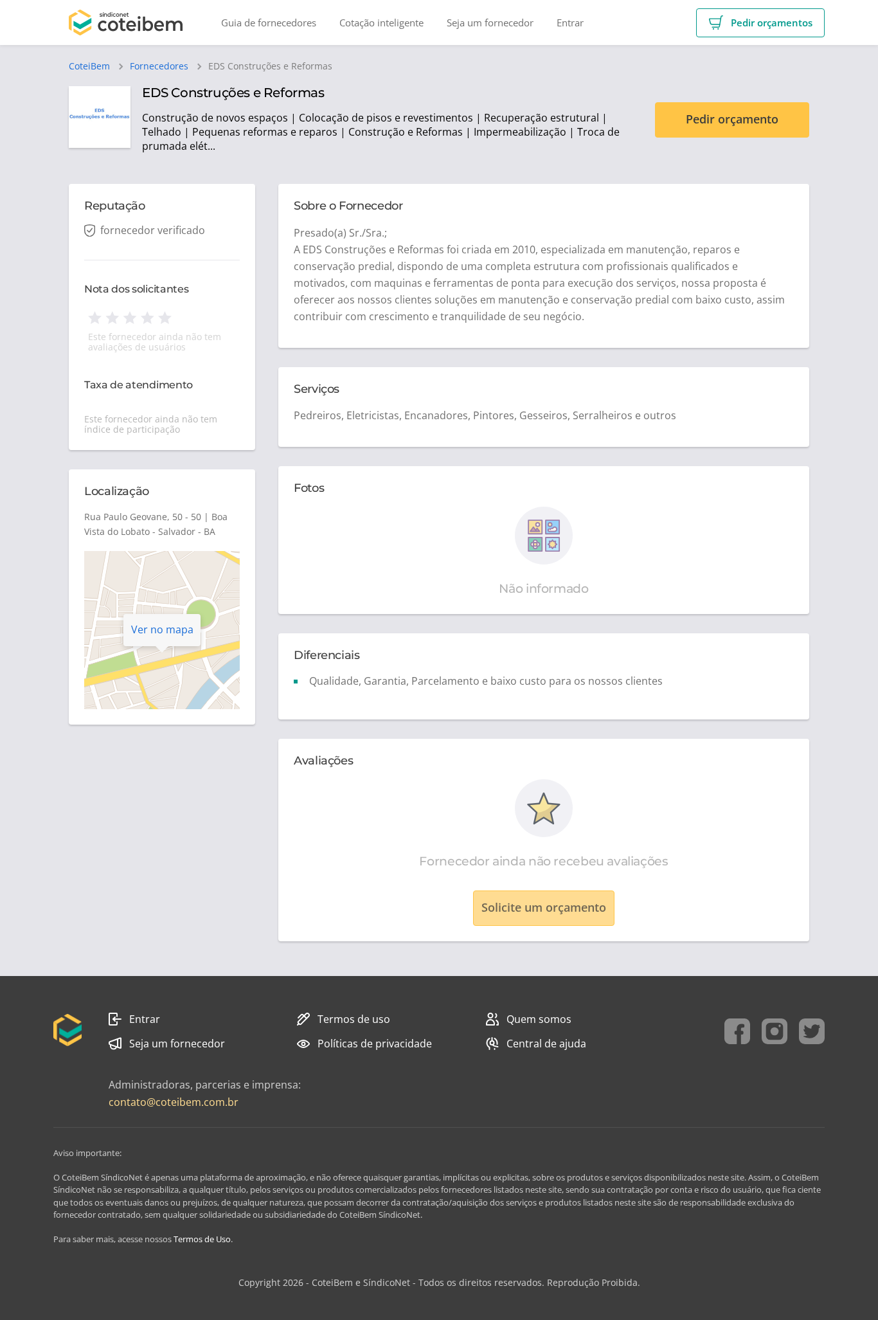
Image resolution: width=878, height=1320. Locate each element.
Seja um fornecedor (177, 1043)
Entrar (144, 1019)
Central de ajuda (546, 1043)
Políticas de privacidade (375, 1043)
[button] (760, 22)
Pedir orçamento (732, 119)
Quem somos (538, 1019)
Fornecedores (159, 66)
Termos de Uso (202, 1239)
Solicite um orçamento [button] (543, 907)
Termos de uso (354, 1019)
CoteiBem (89, 66)
